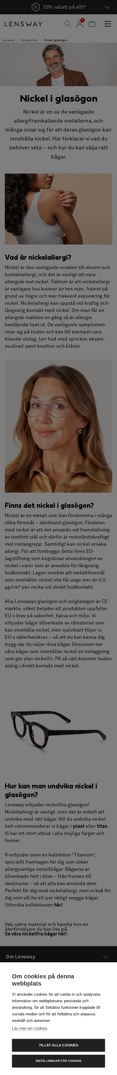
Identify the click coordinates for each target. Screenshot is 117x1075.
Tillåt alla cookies (58, 1045)
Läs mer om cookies (29, 1028)
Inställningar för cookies (59, 1060)
